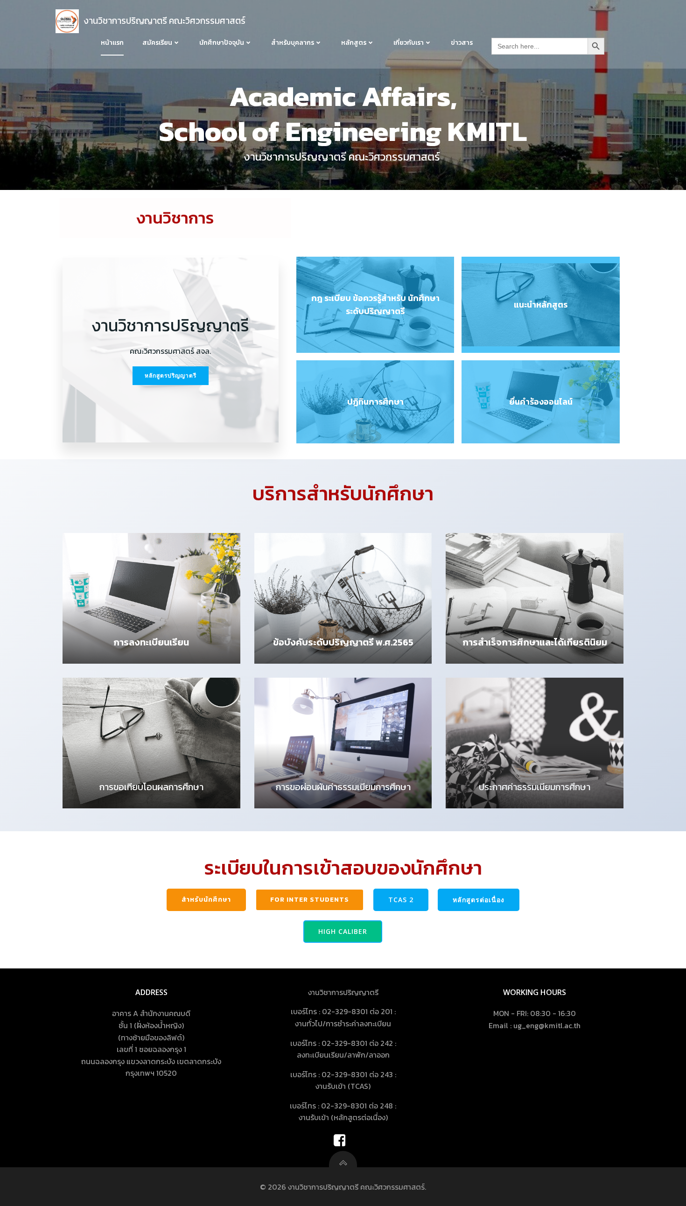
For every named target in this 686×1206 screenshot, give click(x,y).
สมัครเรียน (157, 43)
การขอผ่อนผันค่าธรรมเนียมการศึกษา (343, 787)
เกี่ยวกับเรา (408, 43)
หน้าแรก (112, 43)
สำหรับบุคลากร (292, 43)
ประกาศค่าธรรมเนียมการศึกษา (534, 787)
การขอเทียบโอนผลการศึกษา (151, 787)
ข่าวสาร (462, 43)
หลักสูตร (353, 43)
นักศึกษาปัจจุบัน (221, 43)
